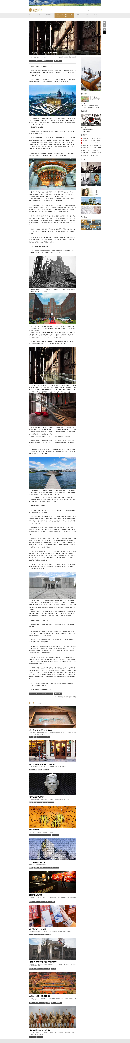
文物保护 (44, 60)
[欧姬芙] (86, 173)
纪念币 (95, 228)
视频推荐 (84, 111)
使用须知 (99, 1040)
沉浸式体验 (36, 934)
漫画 (99, 225)
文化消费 (50, 60)
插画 (88, 225)
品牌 (99, 227)
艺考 (82, 223)
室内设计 (86, 223)
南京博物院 (37, 1002)
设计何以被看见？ (94, 97)
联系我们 (90, 1040)
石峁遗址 (46, 802)
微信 (60, 57)
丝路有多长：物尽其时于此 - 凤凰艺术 (91, 155)
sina (105, 25)
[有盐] (65, 0)
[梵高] (96, 173)
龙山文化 (56, 867)
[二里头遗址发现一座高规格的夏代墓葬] (52, 706)
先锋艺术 (42, 968)
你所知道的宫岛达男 (86, 131)
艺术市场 (36, 901)
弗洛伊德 (91, 171)
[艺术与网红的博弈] (52, 806)
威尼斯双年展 (31, 968)
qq (105, 22)
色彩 (87, 228)
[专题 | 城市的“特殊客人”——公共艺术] (91, 57)
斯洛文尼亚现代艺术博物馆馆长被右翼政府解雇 (43, 962)
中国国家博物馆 (58, 1002)
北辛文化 (51, 867)
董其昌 (52, 1002)
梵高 (96, 185)
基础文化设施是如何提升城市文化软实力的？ (42, 764)
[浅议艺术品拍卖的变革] (52, 871)
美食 (68, 16)
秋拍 (84, 221)
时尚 (68, 14)
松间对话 (83, 103)
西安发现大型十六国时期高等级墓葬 (39, 1030)
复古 (91, 228)
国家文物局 (41, 802)
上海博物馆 (31, 769)
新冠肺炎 (35, 802)
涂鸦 (93, 220)
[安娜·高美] (91, 206)
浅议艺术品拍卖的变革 (35, 895)
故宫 (98, 221)
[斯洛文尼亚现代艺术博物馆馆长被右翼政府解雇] (52, 938)
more (100, 111)
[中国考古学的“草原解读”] (52, 773)
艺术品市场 (31, 901)
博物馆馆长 (48, 968)
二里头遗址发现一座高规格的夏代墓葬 (40, 730)
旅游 (66, 16)
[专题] (91, 197)
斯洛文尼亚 (53, 968)
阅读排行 (84, 135)
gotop (105, 32)
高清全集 (83, 228)
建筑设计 (38, 60)
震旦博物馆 (87, 227)
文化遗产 (30, 867)
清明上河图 (93, 226)
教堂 (90, 223)
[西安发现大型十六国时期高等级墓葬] (52, 1006)
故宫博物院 (43, 1002)
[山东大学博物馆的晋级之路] (52, 838)
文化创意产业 (58, 60)
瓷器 (83, 227)
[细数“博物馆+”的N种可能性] (52, 905)
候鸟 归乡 (84, 127)
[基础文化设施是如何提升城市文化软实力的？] (52, 740)
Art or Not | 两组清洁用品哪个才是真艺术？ (90, 107)
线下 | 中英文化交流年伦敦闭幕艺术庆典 (89, 105)
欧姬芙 (86, 185)
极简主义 (94, 223)
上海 (36, 769)
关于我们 (85, 1040)
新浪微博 (66, 57)
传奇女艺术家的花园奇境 (91, 124)
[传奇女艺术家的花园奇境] (91, 114)
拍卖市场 (41, 901)
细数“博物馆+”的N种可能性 (38, 929)
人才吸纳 (95, 1040)
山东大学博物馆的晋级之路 (37, 862)
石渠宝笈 (46, 901)
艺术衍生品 (49, 934)
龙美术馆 (31, 60)
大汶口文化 (41, 867)
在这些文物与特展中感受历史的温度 (39, 996)
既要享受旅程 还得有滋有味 (88, 129)
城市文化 (40, 769)
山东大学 (46, 867)
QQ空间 (72, 57)
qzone (105, 29)
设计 (66, 14)
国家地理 (89, 220)
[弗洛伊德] (91, 162)
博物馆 (83, 225)
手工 (99, 228)
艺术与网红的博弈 (34, 829)
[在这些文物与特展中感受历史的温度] (52, 972)
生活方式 (30, 19)
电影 (71, 14)
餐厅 (99, 223)
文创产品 (30, 934)
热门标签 (84, 217)
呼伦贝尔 (51, 802)
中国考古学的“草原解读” (37, 797)
